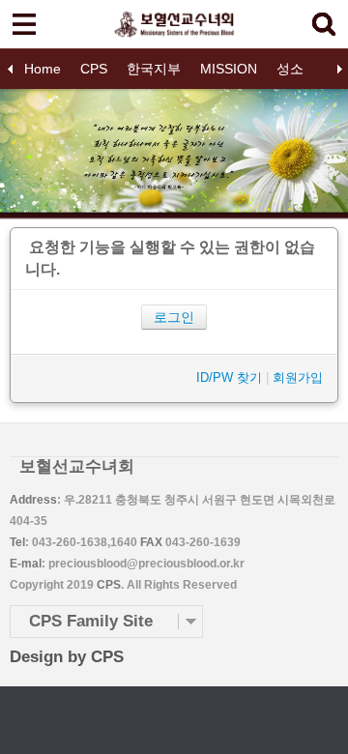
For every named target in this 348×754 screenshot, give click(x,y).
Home (42, 68)
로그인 (174, 317)
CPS (93, 68)
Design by (67, 657)
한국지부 (154, 68)
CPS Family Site (91, 621)
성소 (290, 68)
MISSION (228, 68)
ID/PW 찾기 (229, 377)
